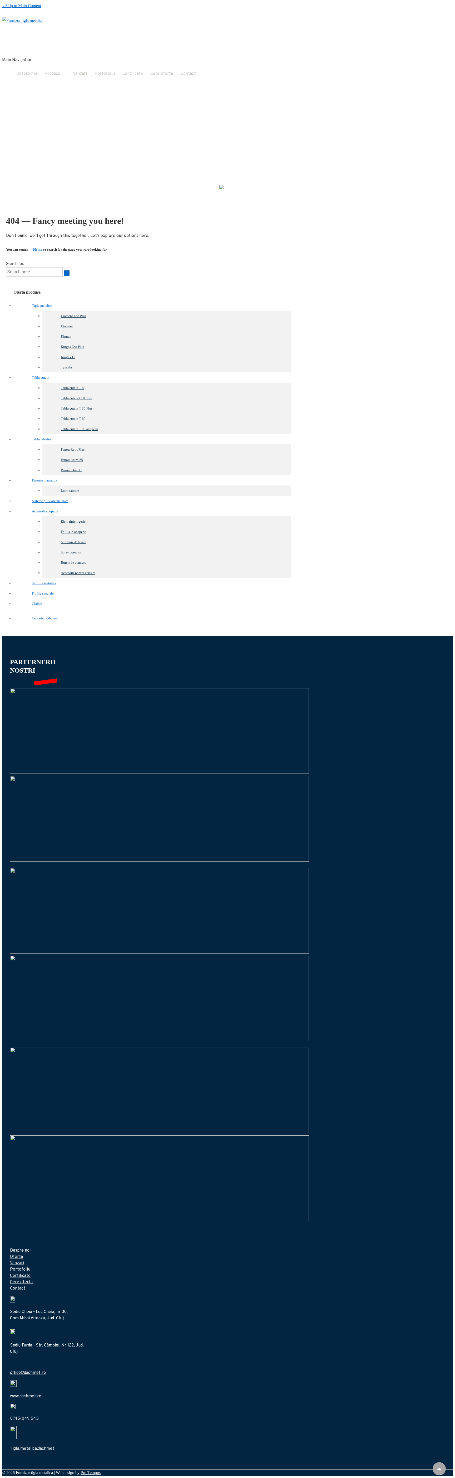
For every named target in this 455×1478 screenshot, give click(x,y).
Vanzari (80, 73)
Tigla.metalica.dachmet (32, 1448)
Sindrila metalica (44, 583)
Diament (67, 326)
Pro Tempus (91, 1472)
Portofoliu (105, 73)
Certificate (132, 73)
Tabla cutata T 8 (72, 388)
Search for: (15, 263)
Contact (188, 73)
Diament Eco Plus (73, 316)
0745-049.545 (24, 1418)
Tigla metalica (42, 306)
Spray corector (71, 552)
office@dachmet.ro (28, 1372)
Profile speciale (43, 593)
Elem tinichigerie (73, 521)
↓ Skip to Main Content (21, 5)
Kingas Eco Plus (72, 347)
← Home (35, 249)
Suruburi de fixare (73, 542)
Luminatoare (70, 491)
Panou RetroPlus (73, 449)
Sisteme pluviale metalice (50, 501)
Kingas (66, 336)
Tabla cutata (40, 378)
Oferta (16, 1257)
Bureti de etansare (73, 563)
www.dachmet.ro (25, 1396)
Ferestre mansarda (44, 480)
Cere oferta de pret (45, 618)
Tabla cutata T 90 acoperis (79, 429)
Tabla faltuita (41, 439)
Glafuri (37, 604)
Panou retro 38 (71, 470)
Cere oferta (161, 73)
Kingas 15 (68, 357)
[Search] (67, 273)
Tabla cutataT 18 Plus (76, 398)
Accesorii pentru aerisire (78, 573)
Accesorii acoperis (45, 511)
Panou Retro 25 (72, 460)
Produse (52, 73)
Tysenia (66, 367)
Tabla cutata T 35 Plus (76, 408)
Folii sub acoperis (73, 532)
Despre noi (26, 73)
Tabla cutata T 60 (73, 419)
